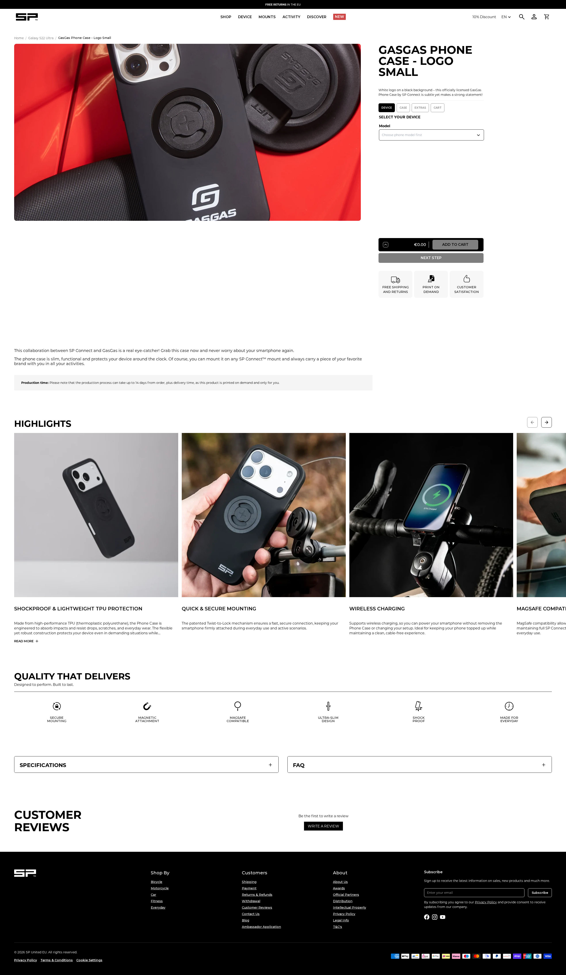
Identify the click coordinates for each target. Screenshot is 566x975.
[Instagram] (434, 917)
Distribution (342, 901)
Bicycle (156, 882)
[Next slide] (546, 422)
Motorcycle (160, 888)
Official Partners (346, 895)
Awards (339, 888)
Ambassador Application (261, 927)
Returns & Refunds (257, 895)
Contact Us (251, 914)
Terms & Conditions (56, 960)
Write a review (323, 826)
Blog (245, 920)
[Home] (26, 17)
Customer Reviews (257, 908)
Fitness (157, 901)
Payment (249, 888)
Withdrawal (251, 901)
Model (384, 125)
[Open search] (521, 17)
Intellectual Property (349, 908)
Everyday (158, 908)
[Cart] (546, 17)
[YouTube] (442, 917)
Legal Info (341, 920)
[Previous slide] (532, 422)
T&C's (337, 927)
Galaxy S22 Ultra (41, 38)
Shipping (249, 882)
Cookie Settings (89, 960)
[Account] (534, 17)
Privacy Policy (344, 914)
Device (386, 107)
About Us (340, 882)
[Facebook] (426, 917)
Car (153, 895)
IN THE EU (283, 4)
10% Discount (484, 16)
